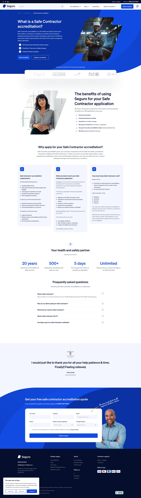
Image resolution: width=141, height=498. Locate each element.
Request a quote (55, 469)
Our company (78, 460)
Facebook (77, 476)
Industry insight (78, 462)
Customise (10, 491)
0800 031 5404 (133, 1)
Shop (85, 6)
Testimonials (77, 465)
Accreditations (74, 6)
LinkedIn (76, 478)
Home (19, 13)
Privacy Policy (74, 429)
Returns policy (46, 493)
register (119, 1)
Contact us (100, 462)
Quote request (127, 6)
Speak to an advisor (40, 57)
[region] (21, 486)
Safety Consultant (109, 6)
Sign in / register (102, 460)
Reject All (21, 491)
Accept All (32, 491)
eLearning (95, 6)
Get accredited (23, 57)
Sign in (114, 1)
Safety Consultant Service (57, 467)
